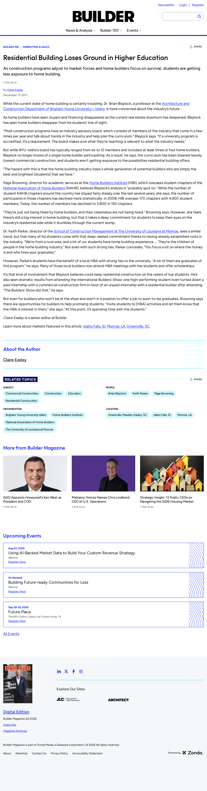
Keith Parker (140, 393)
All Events (11, 634)
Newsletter (166, 5)
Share (198, 46)
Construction (53, 393)
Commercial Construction (22, 393)
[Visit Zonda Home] (186, 752)
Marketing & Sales (36, 47)
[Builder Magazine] (103, 16)
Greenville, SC (138, 326)
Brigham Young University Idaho (26, 415)
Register (198, 5)
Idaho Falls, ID (94, 326)
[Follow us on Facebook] (73, 671)
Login (183, 5)
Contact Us (39, 753)
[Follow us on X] (66, 671)
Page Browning (163, 393)
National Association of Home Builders (34, 188)
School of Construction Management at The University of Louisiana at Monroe (116, 231)
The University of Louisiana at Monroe (29, 429)
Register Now (17, 562)
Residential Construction (21, 400)
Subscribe (9, 725)
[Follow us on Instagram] (80, 671)
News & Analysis (79, 30)
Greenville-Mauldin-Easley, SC (127, 415)
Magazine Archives (15, 731)
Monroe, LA (116, 326)
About (7, 753)
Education (74, 393)
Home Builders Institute (108, 183)
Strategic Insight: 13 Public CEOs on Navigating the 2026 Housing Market (166, 499)
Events (132, 30)
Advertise (21, 753)
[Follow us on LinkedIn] (59, 671)
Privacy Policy (59, 753)
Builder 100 (109, 30)
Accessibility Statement (87, 753)
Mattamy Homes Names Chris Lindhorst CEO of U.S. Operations (101, 499)
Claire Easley (15, 90)
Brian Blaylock (117, 393)
